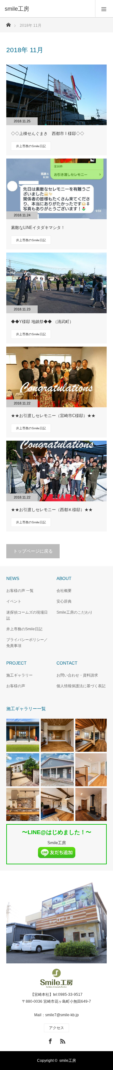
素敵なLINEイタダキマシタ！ (38, 227)
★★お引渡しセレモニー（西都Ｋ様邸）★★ (52, 509)
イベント (13, 601)
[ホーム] (8, 23)
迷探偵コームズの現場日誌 (27, 615)
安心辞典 (64, 601)
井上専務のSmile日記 (31, 146)
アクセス (56, 1028)
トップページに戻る (33, 551)
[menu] (104, 9)
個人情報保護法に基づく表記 (80, 686)
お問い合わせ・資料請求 (77, 675)
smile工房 (67, 1060)
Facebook (49, 1040)
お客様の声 (15, 686)
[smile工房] (47, 9)
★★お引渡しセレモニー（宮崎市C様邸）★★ (53, 415)
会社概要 (64, 590)
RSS (62, 1040)
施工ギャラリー (19, 675)
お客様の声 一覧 (20, 590)
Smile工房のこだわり (74, 612)
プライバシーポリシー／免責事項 (27, 643)
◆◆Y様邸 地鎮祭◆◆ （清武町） (42, 321)
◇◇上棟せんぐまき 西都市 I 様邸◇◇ (47, 133)
